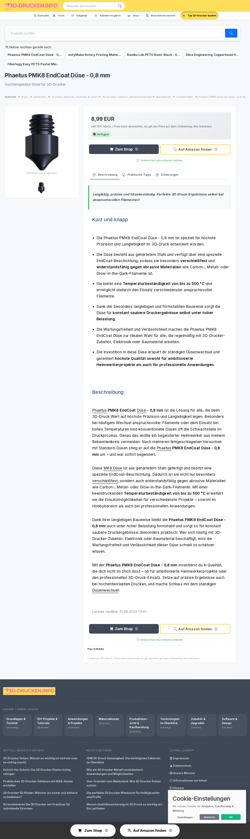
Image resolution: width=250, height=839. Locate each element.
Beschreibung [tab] (107, 174)
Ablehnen (209, 817)
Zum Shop (124, 149)
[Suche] (119, 6)
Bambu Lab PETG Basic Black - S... (153, 55)
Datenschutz (181, 765)
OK (231, 817)
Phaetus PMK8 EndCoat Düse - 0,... (35, 55)
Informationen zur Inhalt (189, 780)
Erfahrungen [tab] (170, 174)
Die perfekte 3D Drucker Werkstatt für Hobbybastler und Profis (123, 795)
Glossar (178, 788)
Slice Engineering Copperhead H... (212, 55)
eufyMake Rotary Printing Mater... (94, 55)
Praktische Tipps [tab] (139, 174)
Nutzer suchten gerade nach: (30, 47)
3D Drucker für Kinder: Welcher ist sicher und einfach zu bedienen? (40, 795)
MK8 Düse (113, 468)
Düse (141, 410)
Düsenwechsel (105, 590)
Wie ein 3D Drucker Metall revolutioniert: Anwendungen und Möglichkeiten (115, 771)
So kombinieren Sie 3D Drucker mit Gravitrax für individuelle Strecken (36, 806)
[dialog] (207, 806)
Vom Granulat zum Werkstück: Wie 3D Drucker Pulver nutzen (124, 783)
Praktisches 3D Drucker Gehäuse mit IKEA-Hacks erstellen (38, 783)
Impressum (180, 758)
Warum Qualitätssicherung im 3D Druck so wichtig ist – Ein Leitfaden (125, 806)
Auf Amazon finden (195, 149)
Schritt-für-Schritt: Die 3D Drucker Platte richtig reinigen (37, 771)
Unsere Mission (183, 773)
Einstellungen (185, 817)
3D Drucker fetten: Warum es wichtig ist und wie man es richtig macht (40, 760)
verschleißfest (105, 481)
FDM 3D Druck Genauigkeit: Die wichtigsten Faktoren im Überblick (123, 760)
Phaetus (99, 410)
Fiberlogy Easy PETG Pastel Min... (34, 64)
